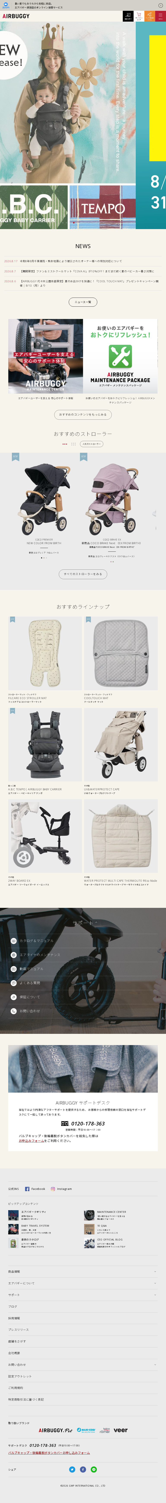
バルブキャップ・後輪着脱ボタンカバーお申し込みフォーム (49, 1453)
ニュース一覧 (83, 302)
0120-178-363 (88, 1123)
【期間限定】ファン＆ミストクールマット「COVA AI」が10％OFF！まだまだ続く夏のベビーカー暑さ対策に (87, 271)
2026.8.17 (11, 261)
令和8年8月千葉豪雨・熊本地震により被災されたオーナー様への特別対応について (71, 261)
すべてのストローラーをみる (83, 574)
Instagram (64, 1189)
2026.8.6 (10, 281)
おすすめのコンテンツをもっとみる (83, 414)
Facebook (39, 1189)
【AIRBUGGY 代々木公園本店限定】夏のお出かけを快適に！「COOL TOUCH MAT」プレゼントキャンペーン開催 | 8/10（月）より (89, 283)
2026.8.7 (10, 271)
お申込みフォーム (31, 1141)
